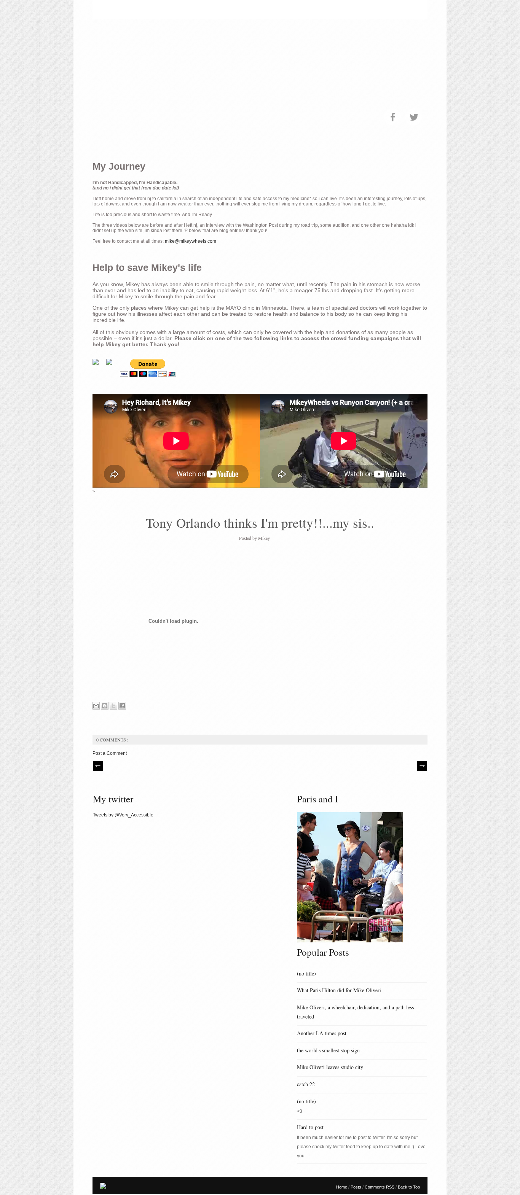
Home (342, 1187)
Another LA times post (321, 1033)
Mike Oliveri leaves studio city (330, 1067)
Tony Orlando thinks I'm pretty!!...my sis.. (260, 522)
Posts (356, 1187)
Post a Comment (110, 753)
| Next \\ (422, 766)
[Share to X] (113, 706)
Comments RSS (380, 1187)
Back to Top (409, 1187)
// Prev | (98, 766)
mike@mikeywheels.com (190, 241)
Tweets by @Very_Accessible (123, 815)
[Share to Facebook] (122, 706)
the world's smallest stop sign (328, 1050)
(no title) (306, 973)
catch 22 (306, 1084)
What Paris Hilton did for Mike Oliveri (339, 990)
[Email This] (96, 706)
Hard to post (310, 1127)
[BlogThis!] (104, 706)
